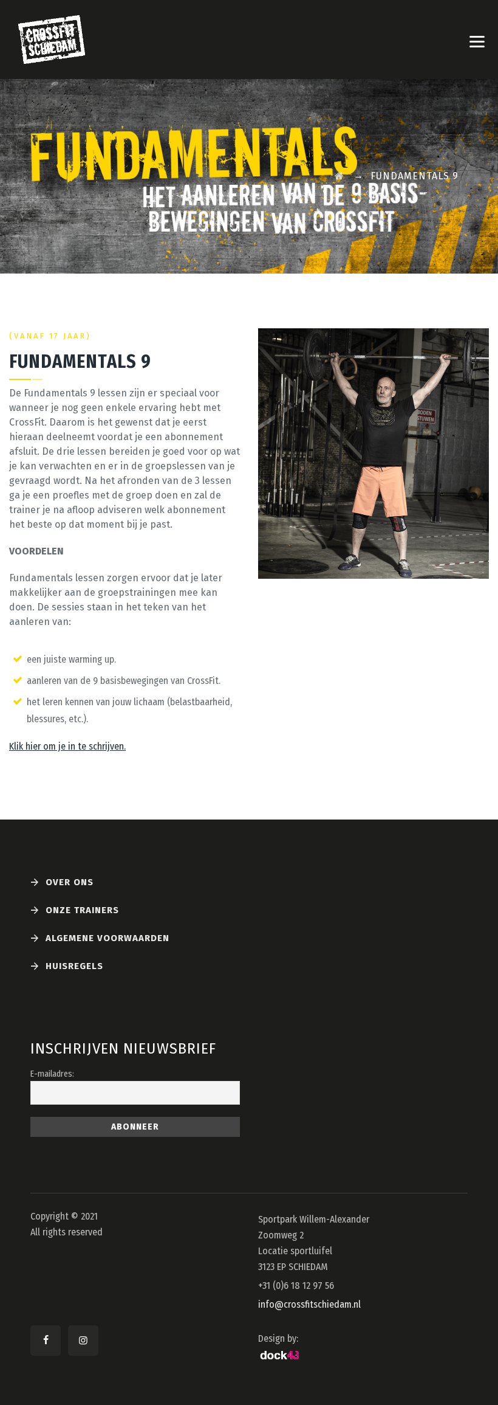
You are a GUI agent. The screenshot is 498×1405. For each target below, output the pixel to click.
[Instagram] (83, 1340)
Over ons (70, 882)
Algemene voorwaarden (107, 938)
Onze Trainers (82, 910)
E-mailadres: (52, 1074)
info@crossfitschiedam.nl (309, 1304)
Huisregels (74, 966)
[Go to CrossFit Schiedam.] (339, 176)
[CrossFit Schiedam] (51, 39)
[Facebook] (45, 1340)
